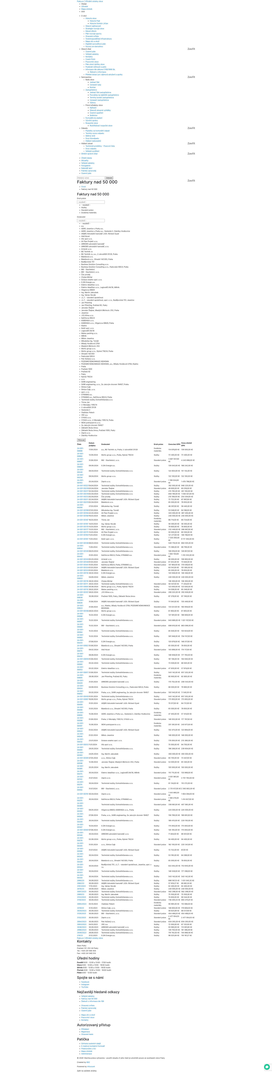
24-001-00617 (83, 672)
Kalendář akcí (86, 168)
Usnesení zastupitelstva (99, 100)
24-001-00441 (83, 565)
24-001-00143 (83, 559)
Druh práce (81, 198)
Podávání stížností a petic (96, 67)
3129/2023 (81, 913)
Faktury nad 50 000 (89, 999)
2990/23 (80, 880)
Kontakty (89, 57)
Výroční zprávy (92, 120)
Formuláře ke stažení (94, 118)
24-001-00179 (83, 527)
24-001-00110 (82, 589)
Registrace (85, 1032)
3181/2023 (81, 886)
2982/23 (80, 883)
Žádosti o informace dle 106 (92, 1001)
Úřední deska (86, 158)
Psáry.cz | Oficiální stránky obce (90, 1)
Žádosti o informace (98, 72)
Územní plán (91, 51)
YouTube (84, 987)
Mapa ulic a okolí (92, 41)
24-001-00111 (82, 584)
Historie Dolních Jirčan (99, 23)
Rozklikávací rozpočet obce (101, 125)
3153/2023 (81, 897)
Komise (93, 87)
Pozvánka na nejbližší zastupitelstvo (104, 95)
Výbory (93, 103)
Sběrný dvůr (90, 136)
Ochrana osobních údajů (91, 1043)
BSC (88, 1062)
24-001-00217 (83, 491)
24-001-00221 (83, 485)
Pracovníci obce (92, 62)
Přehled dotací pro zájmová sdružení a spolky (104, 74)
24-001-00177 (82, 529)
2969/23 (80, 894)
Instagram (85, 984)
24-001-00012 (83, 744)
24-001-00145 (83, 551)
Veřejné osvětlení (92, 151)
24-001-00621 (83, 645)
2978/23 (80, 889)
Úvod (83, 187)
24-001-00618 (83, 659)
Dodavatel (81, 217)
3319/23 (80, 908)
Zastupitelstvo (91, 90)
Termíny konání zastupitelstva (102, 97)
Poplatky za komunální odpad (98, 131)
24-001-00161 (82, 539)
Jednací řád (94, 82)
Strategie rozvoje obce (95, 28)
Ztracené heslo (87, 1034)
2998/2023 (81, 930)
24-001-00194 (83, 513)
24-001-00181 (82, 524)
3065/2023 (81, 904)
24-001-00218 (83, 488)
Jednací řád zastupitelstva (100, 92)
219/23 (80, 935)
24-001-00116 (82, 581)
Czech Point (90, 59)
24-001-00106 (83, 611)
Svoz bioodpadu (92, 138)
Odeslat (109, 178)
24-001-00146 (83, 543)
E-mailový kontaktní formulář (93, 1046)
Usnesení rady (95, 85)
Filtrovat (81, 440)
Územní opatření (96, 113)
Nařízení (93, 108)
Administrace (86, 1054)
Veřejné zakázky (92, 54)
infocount (91, 1066)
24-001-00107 (83, 592)
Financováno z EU (88, 1049)
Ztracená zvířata (92, 36)
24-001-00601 (83, 699)
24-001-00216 (83, 494)
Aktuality (84, 160)
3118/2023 (81, 900)
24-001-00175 (83, 532)
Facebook (85, 982)
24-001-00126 (83, 562)
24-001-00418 (83, 696)
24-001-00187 (83, 520)
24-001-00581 (83, 830)
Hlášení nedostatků (93, 141)
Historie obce (91, 18)
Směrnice (93, 115)
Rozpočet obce (92, 123)
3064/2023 (81, 921)
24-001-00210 (83, 502)
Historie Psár (95, 21)
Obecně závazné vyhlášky (100, 110)
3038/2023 (81, 927)
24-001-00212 (83, 497)
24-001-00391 (83, 758)
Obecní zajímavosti (93, 26)
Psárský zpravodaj (88, 171)
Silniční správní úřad (89, 154)
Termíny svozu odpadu (95, 133)
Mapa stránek (86, 9)
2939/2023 (81, 933)
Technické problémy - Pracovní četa (100, 146)
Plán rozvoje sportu (93, 34)
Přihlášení (85, 1029)
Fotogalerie (85, 165)
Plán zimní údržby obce (95, 64)
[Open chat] (267, 1067)
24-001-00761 (83, 794)
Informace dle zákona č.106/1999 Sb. (100, 69)
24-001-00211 (82, 499)
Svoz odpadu (91, 148)
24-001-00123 (83, 570)
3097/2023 (81, 891)
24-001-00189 (83, 516)
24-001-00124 (83, 567)
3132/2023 (81, 917)
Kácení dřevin (91, 31)
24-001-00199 (83, 510)
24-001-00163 (83, 535)
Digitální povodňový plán (96, 44)
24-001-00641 (83, 587)
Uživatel (84, 6)
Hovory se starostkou (94, 46)
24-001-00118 (82, 573)
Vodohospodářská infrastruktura (99, 39)
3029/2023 (81, 911)
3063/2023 (81, 924)
